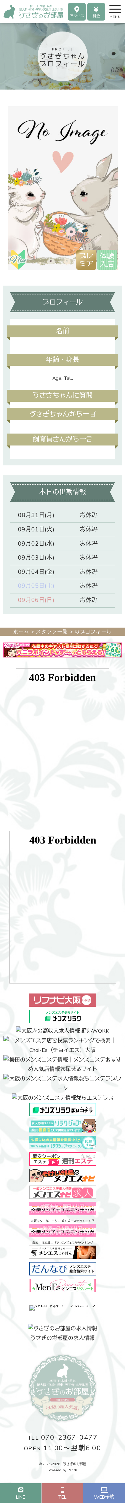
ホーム (21, 632)
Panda (73, 1470)
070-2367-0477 (63, 1437)
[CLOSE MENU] (109, 8)
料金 (96, 16)
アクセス (77, 16)
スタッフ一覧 (52, 632)
